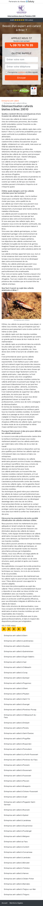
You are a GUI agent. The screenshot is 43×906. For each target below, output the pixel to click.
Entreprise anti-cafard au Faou (16, 842)
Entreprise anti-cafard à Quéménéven (18, 651)
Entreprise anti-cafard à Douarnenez (18, 826)
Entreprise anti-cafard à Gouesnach (18, 770)
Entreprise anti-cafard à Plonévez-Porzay (20, 710)
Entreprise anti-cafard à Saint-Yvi (17, 699)
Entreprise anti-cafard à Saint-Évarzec (19, 733)
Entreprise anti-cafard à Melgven (17, 836)
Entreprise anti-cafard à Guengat (16, 704)
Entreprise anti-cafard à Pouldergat (17, 831)
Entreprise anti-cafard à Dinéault (16, 723)
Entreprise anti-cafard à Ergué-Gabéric (19, 657)
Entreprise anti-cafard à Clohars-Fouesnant (21, 791)
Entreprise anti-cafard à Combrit (16, 847)
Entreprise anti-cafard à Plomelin (17, 765)
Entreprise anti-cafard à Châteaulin (17, 667)
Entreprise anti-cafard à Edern (15, 635)
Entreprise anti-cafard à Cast (15, 662)
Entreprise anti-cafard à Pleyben (16, 694)
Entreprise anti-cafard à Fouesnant (17, 776)
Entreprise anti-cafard (10, 101)
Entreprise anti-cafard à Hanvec (16, 873)
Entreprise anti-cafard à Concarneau (18, 852)
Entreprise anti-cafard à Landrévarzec (18, 641)
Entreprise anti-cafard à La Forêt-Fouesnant (21, 754)
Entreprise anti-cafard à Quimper (17, 678)
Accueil (4, 903)
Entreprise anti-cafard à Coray (15, 673)
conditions (21, 72)
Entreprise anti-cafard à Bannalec (17, 884)
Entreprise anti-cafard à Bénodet (16, 863)
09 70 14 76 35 (22, 45)
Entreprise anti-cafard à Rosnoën (17, 810)
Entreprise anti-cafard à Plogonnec (17, 683)
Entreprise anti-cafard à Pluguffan (17, 738)
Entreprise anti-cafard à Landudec (17, 857)
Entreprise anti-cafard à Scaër (15, 797)
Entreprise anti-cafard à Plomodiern (18, 749)
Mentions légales (16, 903)
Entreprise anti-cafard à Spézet (16, 815)
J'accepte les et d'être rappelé (23, 72)
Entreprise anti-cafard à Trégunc (16, 894)
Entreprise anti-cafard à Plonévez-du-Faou (20, 760)
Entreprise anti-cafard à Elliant (16, 688)
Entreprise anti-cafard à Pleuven (16, 781)
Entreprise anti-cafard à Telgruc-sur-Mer (20, 889)
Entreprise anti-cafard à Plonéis (16, 728)
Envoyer (21, 77)
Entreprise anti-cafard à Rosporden (17, 744)
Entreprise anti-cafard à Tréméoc (17, 868)
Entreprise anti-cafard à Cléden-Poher (19, 879)
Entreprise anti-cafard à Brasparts (17, 786)
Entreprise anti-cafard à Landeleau (17, 820)
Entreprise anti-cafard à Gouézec (17, 646)
